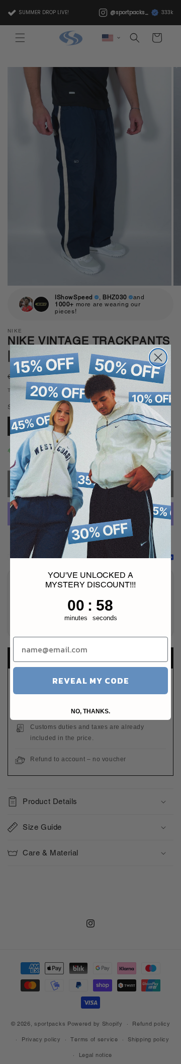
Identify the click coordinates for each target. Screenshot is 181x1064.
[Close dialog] (158, 357)
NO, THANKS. (90, 711)
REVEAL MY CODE (90, 681)
